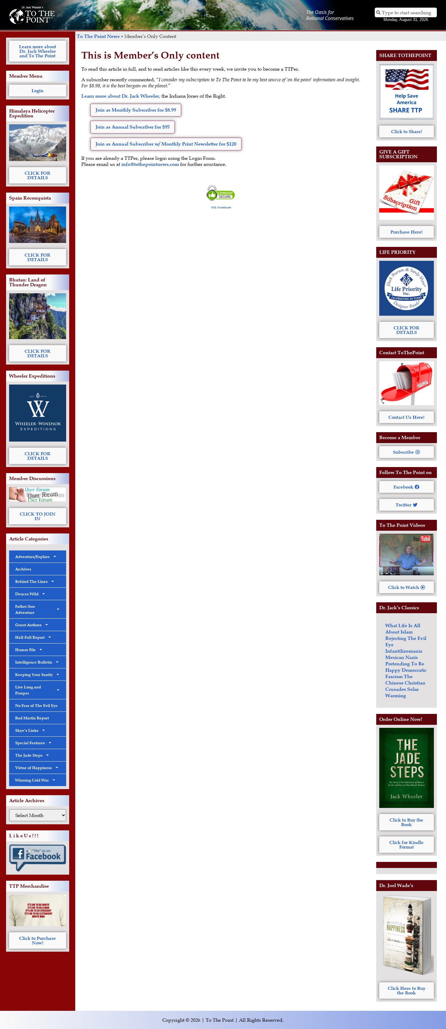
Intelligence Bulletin (33, 662)
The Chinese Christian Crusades (405, 682)
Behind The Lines (31, 581)
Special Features (30, 742)
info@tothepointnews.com (150, 164)
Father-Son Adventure (25, 609)
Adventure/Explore (32, 556)
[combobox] (406, 12)
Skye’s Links (27, 730)
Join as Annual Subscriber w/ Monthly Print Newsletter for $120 (166, 144)
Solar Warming (402, 692)
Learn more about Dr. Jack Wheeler (120, 96)
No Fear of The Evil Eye (36, 705)
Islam (406, 632)
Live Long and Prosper (28, 690)
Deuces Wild (27, 594)
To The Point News (98, 36)
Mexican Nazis (401, 657)
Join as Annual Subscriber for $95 (133, 127)
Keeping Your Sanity (34, 674)
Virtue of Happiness (33, 767)
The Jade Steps (28, 755)
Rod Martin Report (32, 718)
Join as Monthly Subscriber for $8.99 (136, 110)
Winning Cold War (32, 780)
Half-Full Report (30, 637)
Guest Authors (28, 624)
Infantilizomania (403, 651)
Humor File (25, 649)
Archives (23, 569)
